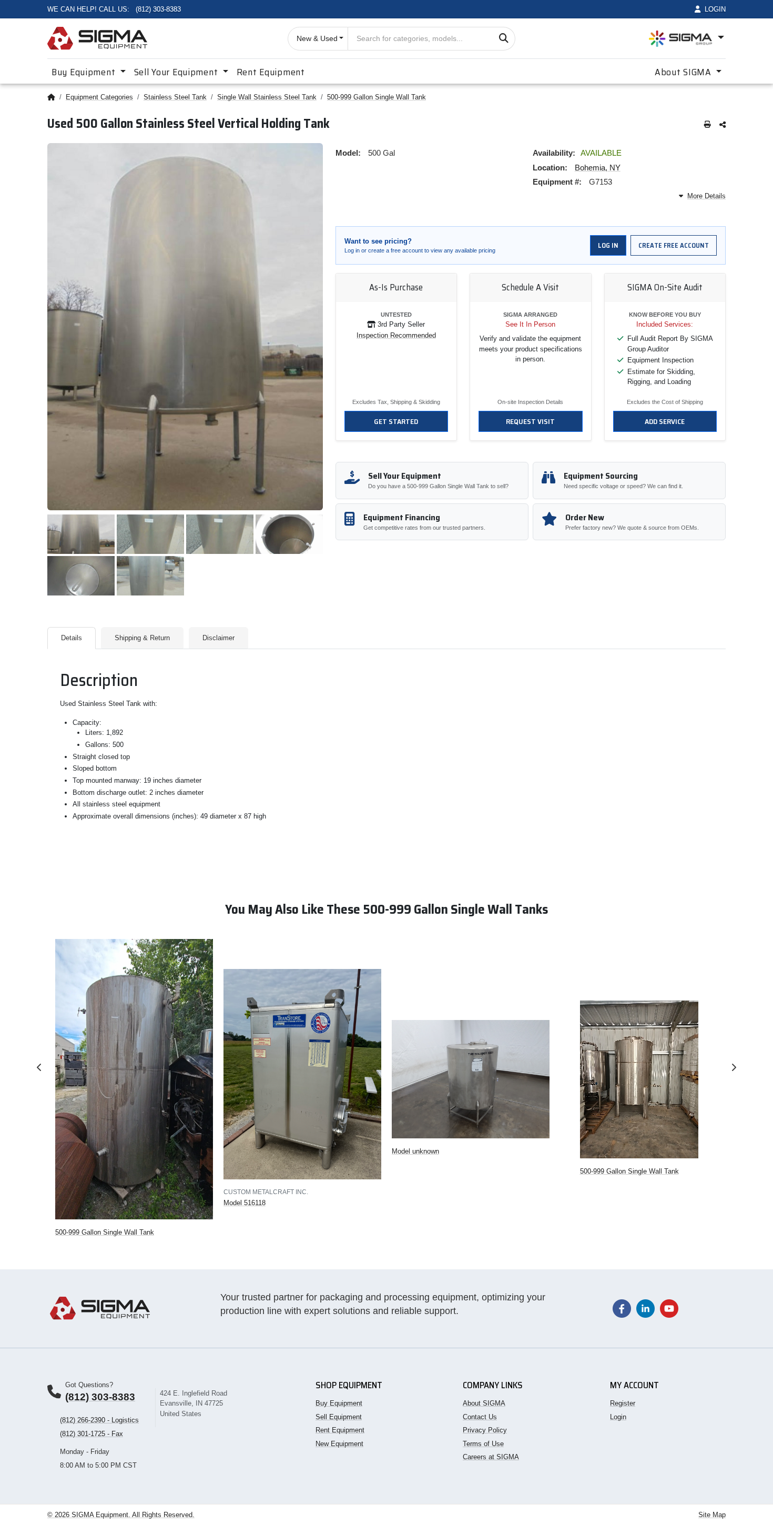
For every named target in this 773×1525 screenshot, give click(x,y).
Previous (39, 1067)
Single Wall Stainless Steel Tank (267, 97)
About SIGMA (484, 1403)
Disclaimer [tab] (218, 638)
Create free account (673, 245)
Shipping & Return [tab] (142, 638)
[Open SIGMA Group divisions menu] (686, 38)
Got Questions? (89, 1385)
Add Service (665, 421)
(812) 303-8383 (100, 1396)
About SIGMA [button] (684, 72)
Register (622, 1403)
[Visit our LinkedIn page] (645, 1308)
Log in (608, 245)
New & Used (317, 38)
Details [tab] (71, 638)
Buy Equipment (339, 1403)
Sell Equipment (339, 1417)
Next (733, 1067)
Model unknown (415, 1151)
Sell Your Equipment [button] (177, 72)
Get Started (396, 421)
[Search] (503, 39)
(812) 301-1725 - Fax (91, 1434)
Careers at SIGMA (491, 1457)
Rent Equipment (271, 72)
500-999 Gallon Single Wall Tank (376, 97)
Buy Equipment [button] (85, 72)
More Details (706, 196)
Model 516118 (244, 1203)
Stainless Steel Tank (175, 97)
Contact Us (480, 1417)
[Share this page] (722, 124)
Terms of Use (483, 1444)
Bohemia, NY (598, 167)
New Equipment (339, 1444)
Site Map (712, 1515)
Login (618, 1417)
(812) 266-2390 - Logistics (99, 1420)
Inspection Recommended (396, 335)
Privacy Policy (485, 1430)
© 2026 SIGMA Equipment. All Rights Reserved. (121, 1515)
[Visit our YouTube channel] (669, 1308)
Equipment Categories (99, 97)
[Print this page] (707, 124)
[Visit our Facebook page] (622, 1308)
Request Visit (530, 421)
